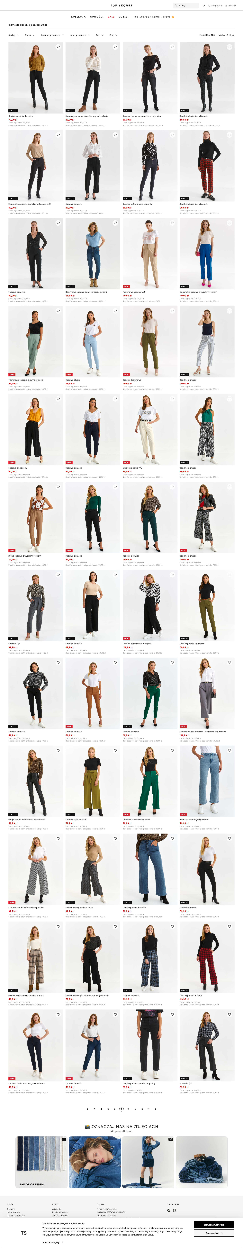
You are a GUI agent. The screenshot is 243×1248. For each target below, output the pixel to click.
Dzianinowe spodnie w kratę (79, 907)
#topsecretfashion (121, 1131)
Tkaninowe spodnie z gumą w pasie (25, 380)
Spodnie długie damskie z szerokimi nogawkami (203, 731)
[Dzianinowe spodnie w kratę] (93, 869)
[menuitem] (78, 17)
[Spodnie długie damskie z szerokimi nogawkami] (207, 693)
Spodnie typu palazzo (76, 819)
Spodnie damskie (74, 204)
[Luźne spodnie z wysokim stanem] (35, 517)
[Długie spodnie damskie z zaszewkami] (35, 781)
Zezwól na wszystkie (214, 1225)
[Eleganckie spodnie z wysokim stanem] (207, 253)
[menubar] (123, 17)
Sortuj (12, 35)
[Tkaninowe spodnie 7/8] (150, 253)
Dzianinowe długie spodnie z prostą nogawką (87, 995)
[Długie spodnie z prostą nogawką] (150, 1045)
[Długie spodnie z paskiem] (207, 605)
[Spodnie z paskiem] (35, 429)
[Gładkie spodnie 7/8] (150, 429)
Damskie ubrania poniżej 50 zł (27, 25)
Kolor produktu (78, 35)
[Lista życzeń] (204, 5)
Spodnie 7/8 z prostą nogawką (137, 204)
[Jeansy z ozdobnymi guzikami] (207, 781)
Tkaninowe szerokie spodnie (136, 819)
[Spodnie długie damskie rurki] (207, 78)
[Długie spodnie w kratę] (207, 957)
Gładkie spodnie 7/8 (132, 468)
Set (98, 35)
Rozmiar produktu (50, 35)
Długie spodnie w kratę (191, 995)
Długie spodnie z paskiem (192, 643)
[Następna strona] (156, 1109)
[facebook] (168, 1211)
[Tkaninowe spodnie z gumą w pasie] (35, 341)
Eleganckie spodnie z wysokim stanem (198, 292)
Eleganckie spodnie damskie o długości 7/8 (29, 204)
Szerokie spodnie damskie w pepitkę (26, 907)
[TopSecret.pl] (121, 5)
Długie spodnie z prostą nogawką (139, 1083)
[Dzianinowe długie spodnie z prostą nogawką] (93, 957)
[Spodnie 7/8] (35, 605)
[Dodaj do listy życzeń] (58, 47)
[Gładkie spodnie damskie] (35, 78)
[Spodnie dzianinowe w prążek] (150, 605)
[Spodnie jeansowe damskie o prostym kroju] (93, 78)
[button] (26, 1212)
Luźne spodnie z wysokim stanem (24, 555)
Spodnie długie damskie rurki (194, 116)
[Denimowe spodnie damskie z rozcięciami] (93, 253)
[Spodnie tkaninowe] (150, 341)
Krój (112, 35)
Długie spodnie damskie (134, 907)
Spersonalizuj (212, 1233)
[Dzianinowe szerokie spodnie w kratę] (35, 957)
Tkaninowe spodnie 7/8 (134, 292)
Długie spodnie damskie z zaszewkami (27, 819)
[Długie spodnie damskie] (150, 869)
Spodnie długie (73, 380)
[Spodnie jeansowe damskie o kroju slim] (150, 78)
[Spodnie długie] (93, 341)
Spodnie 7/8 (14, 643)
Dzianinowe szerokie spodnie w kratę (26, 995)
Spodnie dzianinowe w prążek (137, 643)
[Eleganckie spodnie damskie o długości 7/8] (35, 165)
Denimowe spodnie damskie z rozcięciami (86, 292)
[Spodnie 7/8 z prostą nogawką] (150, 165)
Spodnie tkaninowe (132, 380)
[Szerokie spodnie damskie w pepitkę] (35, 869)
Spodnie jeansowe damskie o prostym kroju (87, 116)
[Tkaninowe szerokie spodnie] (150, 781)
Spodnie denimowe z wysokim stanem (27, 1083)
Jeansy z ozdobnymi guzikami (194, 819)
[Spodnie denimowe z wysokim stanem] (35, 1045)
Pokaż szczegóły (50, 1242)
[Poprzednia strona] (87, 1109)
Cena (28, 35)
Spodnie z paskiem (17, 468)
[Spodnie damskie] (93, 165)
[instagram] (174, 1211)
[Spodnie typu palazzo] (93, 781)
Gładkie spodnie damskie (20, 116)
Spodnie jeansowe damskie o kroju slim (142, 116)
